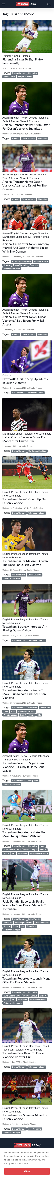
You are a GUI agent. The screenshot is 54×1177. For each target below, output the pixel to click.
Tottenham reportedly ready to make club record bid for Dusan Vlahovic (24, 694)
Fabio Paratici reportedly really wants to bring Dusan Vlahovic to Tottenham (24, 905)
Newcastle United (35, 393)
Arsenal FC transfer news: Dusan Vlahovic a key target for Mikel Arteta (24, 321)
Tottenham (34, 492)
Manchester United (12, 237)
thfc (39, 715)
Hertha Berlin (9, 77)
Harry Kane (45, 708)
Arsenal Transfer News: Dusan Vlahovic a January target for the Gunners (24, 185)
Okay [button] (27, 1171)
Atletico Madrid (18, 575)
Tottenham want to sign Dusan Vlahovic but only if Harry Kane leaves (23, 767)
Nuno (13, 711)
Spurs (31, 715)
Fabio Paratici (34, 919)
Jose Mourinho (34, 1129)
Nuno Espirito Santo (26, 711)
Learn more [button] (22, 1163)
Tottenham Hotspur (36, 513)
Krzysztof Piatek (25, 77)
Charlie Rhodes (24, 68)
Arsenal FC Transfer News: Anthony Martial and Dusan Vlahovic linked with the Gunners (25, 248)
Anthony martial (41, 261)
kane (6, 711)
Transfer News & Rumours (16, 56)
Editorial (6, 375)
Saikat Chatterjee (34, 134)
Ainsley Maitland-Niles (21, 261)
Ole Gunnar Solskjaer (37, 451)
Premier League (10, 715)
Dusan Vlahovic (19, 73)
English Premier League (24, 117)
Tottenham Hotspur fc (39, 853)
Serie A (6, 121)
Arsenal (6, 117)
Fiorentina (32, 73)
